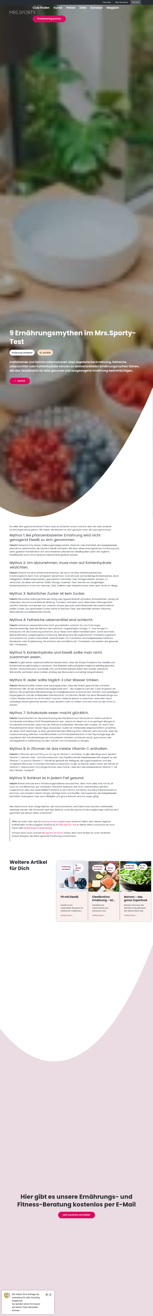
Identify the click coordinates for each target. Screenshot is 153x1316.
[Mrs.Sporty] (22, 14)
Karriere (135, 2)
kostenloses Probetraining (38, 828)
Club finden (41, 7)
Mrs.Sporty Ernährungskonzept (54, 822)
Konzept (96, 7)
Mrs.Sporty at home (52, 833)
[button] (20, 381)
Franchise (107, 2)
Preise (70, 7)
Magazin (113, 7)
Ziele (82, 7)
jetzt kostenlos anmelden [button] (76, 1215)
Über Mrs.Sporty (121, 2)
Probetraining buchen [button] (49, 19)
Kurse (58, 7)
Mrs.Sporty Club (68, 825)
